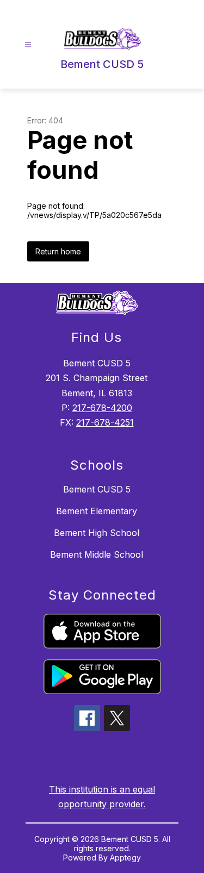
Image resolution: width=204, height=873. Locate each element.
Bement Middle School (96, 554)
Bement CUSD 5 (97, 489)
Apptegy (125, 857)
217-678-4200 (102, 407)
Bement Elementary (96, 511)
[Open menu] (28, 45)
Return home (58, 251)
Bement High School (96, 532)
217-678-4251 (105, 422)
